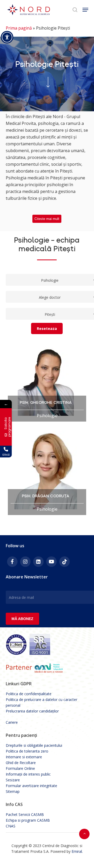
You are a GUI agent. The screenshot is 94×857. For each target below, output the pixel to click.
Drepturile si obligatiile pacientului (34, 745)
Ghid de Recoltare (21, 762)
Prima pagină (19, 28)
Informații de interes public (28, 774)
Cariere (12, 722)
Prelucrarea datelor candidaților (32, 711)
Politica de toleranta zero (27, 751)
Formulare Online (20, 768)
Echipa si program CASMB (28, 820)
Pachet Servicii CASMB (25, 814)
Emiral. (77, 851)
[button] (85, 9)
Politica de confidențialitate (28, 693)
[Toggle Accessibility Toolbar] (7, 37)
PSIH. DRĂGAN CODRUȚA (45, 496)
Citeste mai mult (46, 219)
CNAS (10, 825)
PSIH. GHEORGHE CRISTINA (46, 402)
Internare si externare (24, 756)
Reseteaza (47, 328)
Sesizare (13, 779)
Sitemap (13, 791)
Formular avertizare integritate (31, 785)
